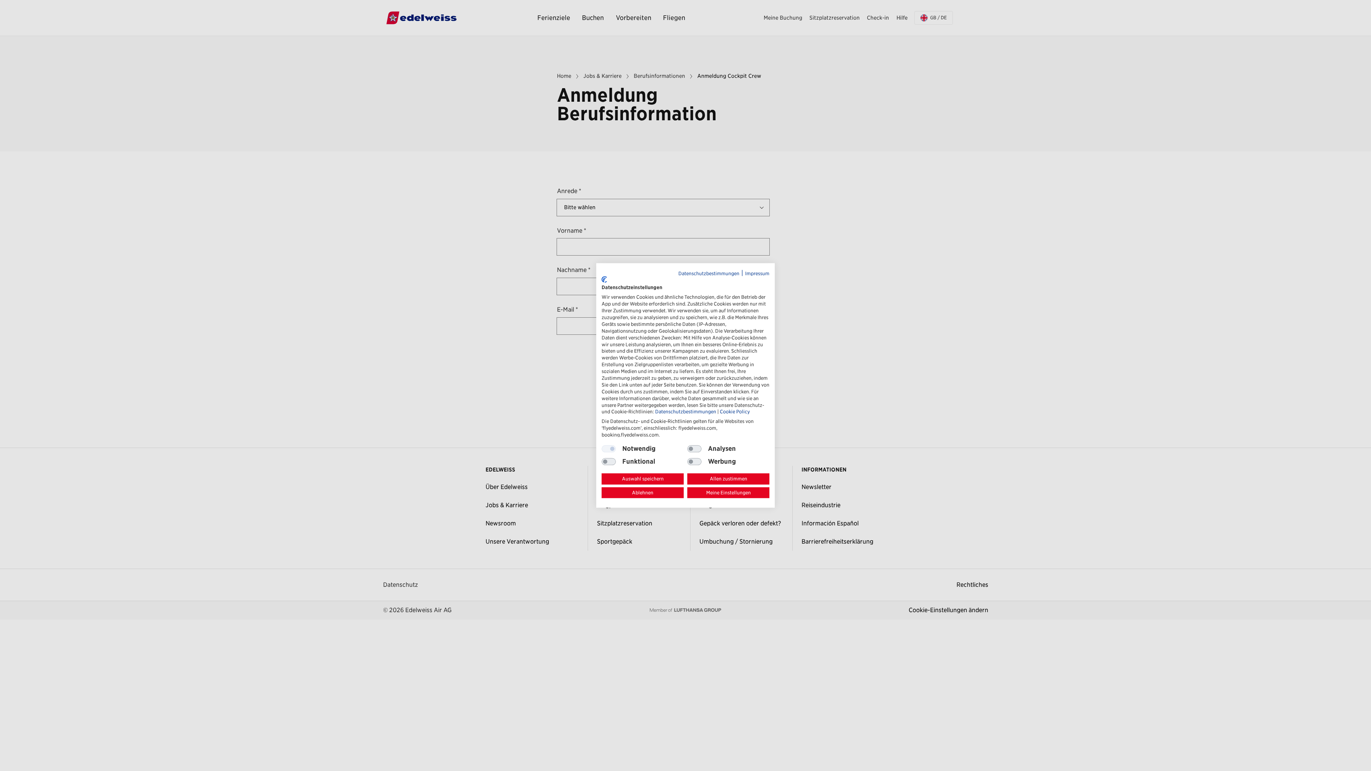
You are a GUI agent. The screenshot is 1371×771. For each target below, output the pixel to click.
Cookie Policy (735, 412)
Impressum (757, 273)
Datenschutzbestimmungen (708, 273)
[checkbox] (694, 448)
